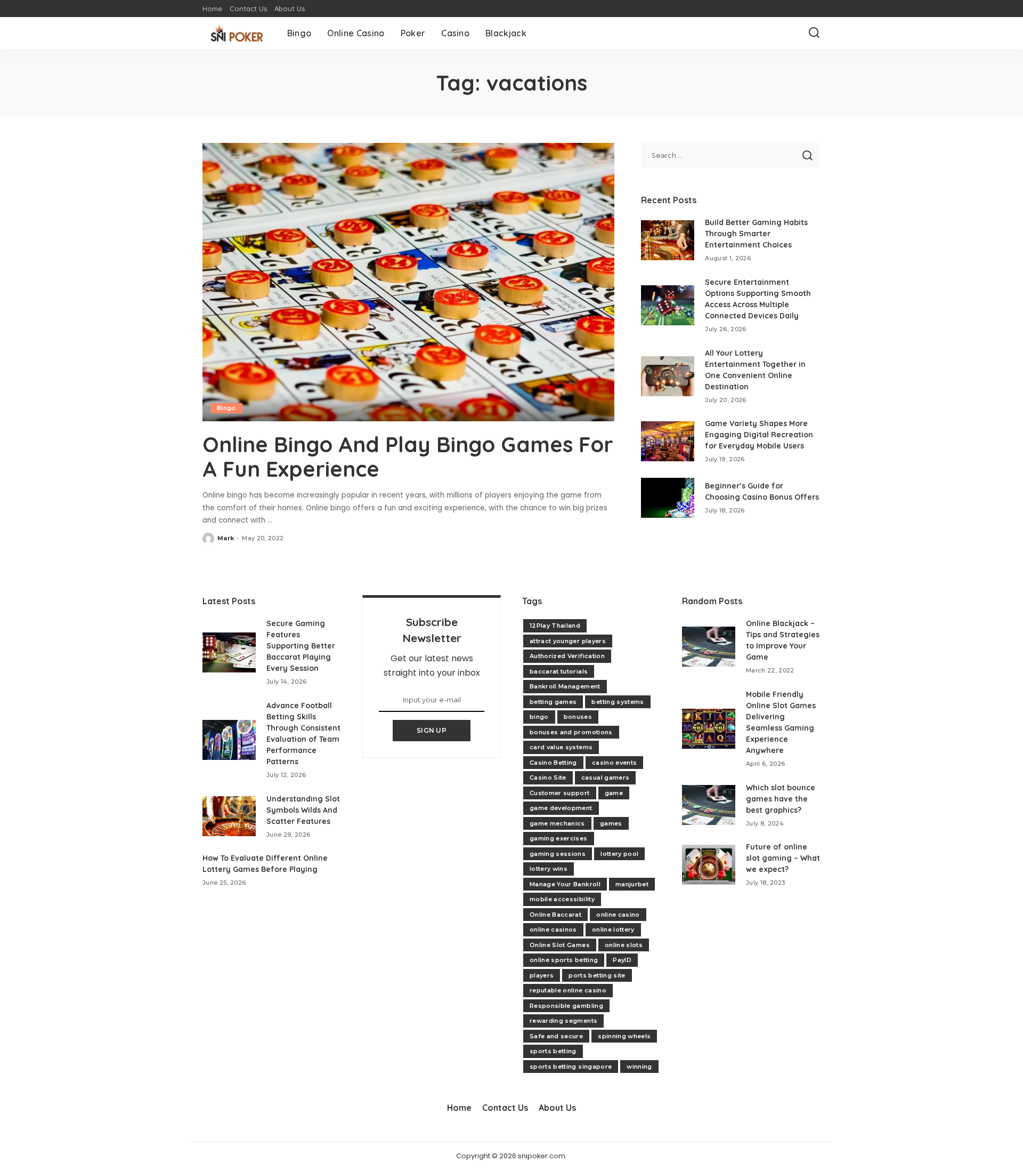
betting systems (617, 702)
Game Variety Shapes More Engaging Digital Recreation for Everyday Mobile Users (759, 435)
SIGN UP (431, 730)
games (611, 823)
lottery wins (548, 868)
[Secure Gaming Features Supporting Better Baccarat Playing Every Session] (229, 652)
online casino (617, 914)
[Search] (814, 33)
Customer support (560, 793)
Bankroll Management (565, 686)
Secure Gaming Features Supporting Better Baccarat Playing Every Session (300, 646)
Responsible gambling (566, 1005)
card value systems (561, 747)
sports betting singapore (571, 1066)
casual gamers (605, 777)
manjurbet (631, 884)
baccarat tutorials (559, 671)
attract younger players (568, 641)
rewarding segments (563, 1020)
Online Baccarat (555, 914)
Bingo (226, 408)
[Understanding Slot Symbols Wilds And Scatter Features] (229, 816)
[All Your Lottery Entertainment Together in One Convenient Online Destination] (667, 376)
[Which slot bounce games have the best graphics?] (708, 805)
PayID (622, 960)
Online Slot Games (560, 945)
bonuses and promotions (571, 732)
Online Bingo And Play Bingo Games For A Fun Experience (407, 456)
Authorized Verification (567, 656)
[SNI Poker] (236, 33)
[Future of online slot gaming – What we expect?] (708, 865)
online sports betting (564, 960)
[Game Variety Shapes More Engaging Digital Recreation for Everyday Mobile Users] (667, 441)
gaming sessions (558, 854)
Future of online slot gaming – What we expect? (783, 858)
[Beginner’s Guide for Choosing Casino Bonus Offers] (667, 498)
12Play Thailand (555, 625)
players (542, 975)
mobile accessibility (562, 899)
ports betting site (597, 975)
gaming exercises (559, 838)
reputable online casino (568, 990)
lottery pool (619, 854)
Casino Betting (553, 762)
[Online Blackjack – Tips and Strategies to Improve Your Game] (708, 647)
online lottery (613, 929)
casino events (614, 762)
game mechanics (557, 823)
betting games (553, 702)
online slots (624, 945)
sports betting (553, 1051)
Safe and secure (556, 1036)
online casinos (553, 929)
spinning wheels (624, 1036)
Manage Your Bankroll (565, 884)
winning (639, 1066)
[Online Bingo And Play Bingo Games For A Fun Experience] (408, 282)
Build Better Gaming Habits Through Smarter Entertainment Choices (756, 234)
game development (561, 808)
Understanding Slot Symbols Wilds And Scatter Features (303, 810)
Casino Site (548, 777)
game (614, 793)
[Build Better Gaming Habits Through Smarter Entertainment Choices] (667, 240)
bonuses (578, 716)
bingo (539, 716)
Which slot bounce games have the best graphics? (780, 799)
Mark (225, 538)
